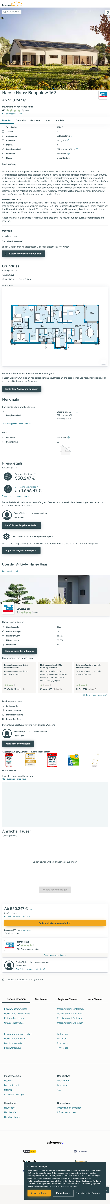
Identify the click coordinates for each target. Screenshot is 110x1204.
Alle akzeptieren (39, 1193)
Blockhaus (62, 1043)
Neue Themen (95, 999)
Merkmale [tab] (35, 120)
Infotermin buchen (66, 1112)
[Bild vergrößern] (103, 362)
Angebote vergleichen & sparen (21, 550)
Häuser (11, 979)
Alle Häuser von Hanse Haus (14, 779)
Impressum (62, 1085)
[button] (105, 3)
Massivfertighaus (12, 1047)
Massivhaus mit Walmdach (70, 1022)
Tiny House (62, 1047)
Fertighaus (62, 1033)
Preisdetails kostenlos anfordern (55, 923)
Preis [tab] (47, 120)
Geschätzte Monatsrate (25, 486)
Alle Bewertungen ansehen (94, 695)
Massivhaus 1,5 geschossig (17, 1013)
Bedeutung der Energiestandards (16, 423)
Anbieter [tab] (60, 120)
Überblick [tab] (7, 120)
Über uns (8, 1080)
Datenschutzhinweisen (68, 1186)
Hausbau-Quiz (11, 1112)
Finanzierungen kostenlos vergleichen (18, 496)
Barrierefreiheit (11, 1085)
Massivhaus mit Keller (14, 1038)
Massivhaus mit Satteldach (70, 1008)
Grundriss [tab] (21, 120)
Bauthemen (41, 999)
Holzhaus (61, 1038)
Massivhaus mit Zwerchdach (18, 1033)
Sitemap (8, 1089)
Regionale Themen (68, 999)
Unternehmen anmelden (69, 1107)
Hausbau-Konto (12, 1116)
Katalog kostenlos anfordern (19, 651)
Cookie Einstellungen (14, 1094)
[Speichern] (107, 12)
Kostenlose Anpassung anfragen (21, 389)
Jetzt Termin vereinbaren (18, 743)
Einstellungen (63, 1193)
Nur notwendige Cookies (88, 1193)
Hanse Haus (25, 930)
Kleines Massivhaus (14, 1018)
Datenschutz (63, 1080)
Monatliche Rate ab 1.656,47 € (17, 916)
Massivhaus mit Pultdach (69, 1018)
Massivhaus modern (14, 1043)
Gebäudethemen (16, 999)
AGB (59, 1089)
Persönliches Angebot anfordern (21, 525)
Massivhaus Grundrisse (15, 1008)
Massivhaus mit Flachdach (70, 1013)
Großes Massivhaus (13, 1022)
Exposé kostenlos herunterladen (25, 253)
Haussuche (10, 1107)
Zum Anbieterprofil (10, 571)
